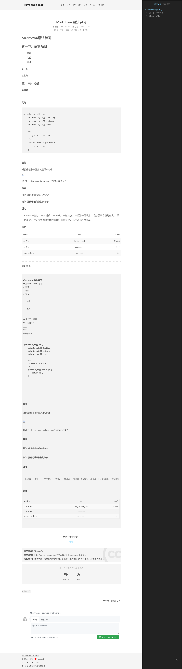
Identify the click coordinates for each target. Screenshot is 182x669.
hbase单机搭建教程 (111, 601)
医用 (37, 170)
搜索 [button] (102, 5)
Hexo (26, 666)
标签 (85, 5)
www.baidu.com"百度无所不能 (52, 430)
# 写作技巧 (26, 591)
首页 (62, 5)
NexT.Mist (34, 666)
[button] (176, 659)
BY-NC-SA (75, 559)
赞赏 (71, 542)
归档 (79, 5)
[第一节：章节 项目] (119, 46)
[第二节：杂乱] (119, 84)
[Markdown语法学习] (119, 38)
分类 (68, 5)
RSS (94, 5)
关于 (74, 5)
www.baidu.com (42, 181)
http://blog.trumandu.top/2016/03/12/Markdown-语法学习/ (60, 555)
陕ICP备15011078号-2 (30, 656)
